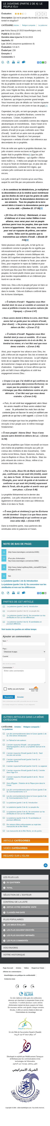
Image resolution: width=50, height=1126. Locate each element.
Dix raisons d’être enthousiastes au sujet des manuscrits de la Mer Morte (24, 825)
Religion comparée (28, 25)
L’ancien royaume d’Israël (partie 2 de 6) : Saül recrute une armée (24, 754)
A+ (44, 14)
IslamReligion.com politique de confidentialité (19, 975)
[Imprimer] (13, 62)
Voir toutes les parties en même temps (18, 629)
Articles (16, 25)
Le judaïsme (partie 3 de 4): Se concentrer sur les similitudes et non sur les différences (23, 585)
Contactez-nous (9, 979)
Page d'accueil (8, 968)
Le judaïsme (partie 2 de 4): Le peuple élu (23, 611)
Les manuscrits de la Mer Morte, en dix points (24, 831)
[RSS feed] (32, 986)
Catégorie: (7, 25)
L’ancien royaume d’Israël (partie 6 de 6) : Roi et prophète (25, 778)
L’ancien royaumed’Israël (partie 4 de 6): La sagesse (27, 766)
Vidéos (26, 968)
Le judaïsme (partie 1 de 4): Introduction (19, 581)
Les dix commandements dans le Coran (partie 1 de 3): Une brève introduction (26, 735)
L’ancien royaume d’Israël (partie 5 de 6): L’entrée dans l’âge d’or (26, 771)
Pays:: (5, 649)
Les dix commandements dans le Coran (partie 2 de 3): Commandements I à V (26, 791)
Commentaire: (8, 668)
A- (37, 14)
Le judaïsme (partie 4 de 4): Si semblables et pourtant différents (24, 623)
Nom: (5, 641)
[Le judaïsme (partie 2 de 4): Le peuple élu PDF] (18, 62)
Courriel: (5, 656)
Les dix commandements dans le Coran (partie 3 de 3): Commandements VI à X (26, 797)
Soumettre (8, 697)
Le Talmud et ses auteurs (16, 740)
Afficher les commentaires (12, 972)
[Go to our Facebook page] (18, 986)
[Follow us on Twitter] (25, 986)
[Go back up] (46, 865)
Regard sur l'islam (38, 968)
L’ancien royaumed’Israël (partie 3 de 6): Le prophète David (23, 760)
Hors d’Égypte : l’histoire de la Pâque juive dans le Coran (26, 784)
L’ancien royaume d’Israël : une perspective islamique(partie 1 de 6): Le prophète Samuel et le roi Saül (26, 747)
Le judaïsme (42, 25)
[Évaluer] (2, 62)
